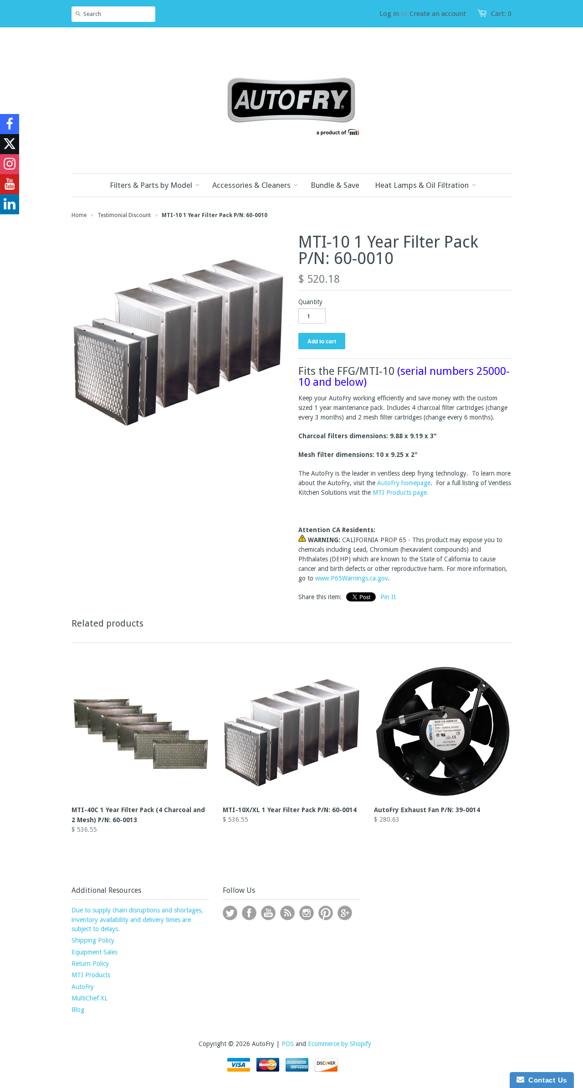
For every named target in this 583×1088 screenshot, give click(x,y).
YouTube (268, 913)
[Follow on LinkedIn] (9, 204)
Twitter (230, 913)
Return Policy (90, 963)
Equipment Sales (95, 952)
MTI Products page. (401, 492)
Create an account (437, 14)
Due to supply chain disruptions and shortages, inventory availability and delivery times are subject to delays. (137, 920)
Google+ (345, 913)
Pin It (388, 597)
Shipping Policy (93, 940)
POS (287, 1043)
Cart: (501, 14)
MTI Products (91, 975)
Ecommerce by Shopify (339, 1043)
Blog (78, 1009)
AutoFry (83, 986)
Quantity (310, 302)
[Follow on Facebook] (9, 124)
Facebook (249, 913)
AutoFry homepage (403, 483)
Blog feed (287, 913)
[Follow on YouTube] (9, 184)
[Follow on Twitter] (9, 144)
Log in (389, 14)
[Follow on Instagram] (9, 164)
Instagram (306, 913)
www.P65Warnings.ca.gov (351, 578)
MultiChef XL (89, 998)
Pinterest (325, 913)
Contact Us (545, 1080)
